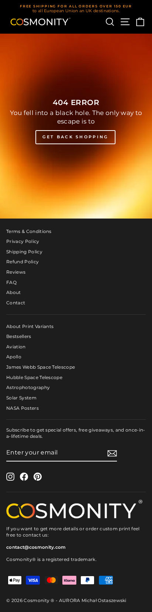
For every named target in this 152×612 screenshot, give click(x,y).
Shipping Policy (24, 251)
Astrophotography (28, 387)
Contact (15, 302)
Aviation (16, 346)
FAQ (11, 282)
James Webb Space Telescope (40, 367)
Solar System (21, 397)
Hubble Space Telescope (34, 377)
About (13, 292)
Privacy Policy (22, 241)
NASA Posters (22, 408)
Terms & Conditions (29, 231)
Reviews (15, 272)
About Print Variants (29, 326)
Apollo (13, 356)
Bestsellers (18, 336)
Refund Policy (22, 261)
